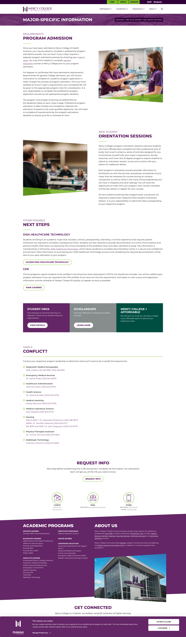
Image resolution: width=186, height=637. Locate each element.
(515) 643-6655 (52, 443)
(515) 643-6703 (49, 387)
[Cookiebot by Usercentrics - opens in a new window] (18, 632)
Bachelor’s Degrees (32, 539)
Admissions (105, 9)
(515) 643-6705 (49, 403)
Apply (123, 2)
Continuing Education (68, 543)
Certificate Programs (68, 531)
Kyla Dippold (32, 412)
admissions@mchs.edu (97, 507)
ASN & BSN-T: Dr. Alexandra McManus (44, 420)
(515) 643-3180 (131, 509)
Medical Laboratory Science (68, 533)
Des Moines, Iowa (136, 533)
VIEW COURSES (34, 287)
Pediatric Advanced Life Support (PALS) (73, 558)
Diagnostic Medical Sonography (35, 563)
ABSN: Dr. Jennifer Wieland (39, 423)
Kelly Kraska (32, 370)
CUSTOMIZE (162, 628)
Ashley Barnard (33, 403)
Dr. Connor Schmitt (35, 435)
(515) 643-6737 (71, 426)
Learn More (83, 325)
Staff (149, 2)
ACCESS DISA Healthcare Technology (47, 262)
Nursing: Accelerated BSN (32, 546)
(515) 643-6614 (53, 435)
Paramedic (27, 575)
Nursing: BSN (28, 548)
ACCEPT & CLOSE (164, 622)
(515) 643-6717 (61, 423)
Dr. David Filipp (33, 378)
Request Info (93, 479)
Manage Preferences (40, 633)
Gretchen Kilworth (35, 443)
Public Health (28, 553)
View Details (37, 325)
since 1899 (109, 533)
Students (158, 2)
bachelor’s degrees (108, 536)
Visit (112, 2)
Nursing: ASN (28, 572)
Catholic (123, 543)
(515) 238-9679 (71, 420)
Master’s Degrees (31, 531)
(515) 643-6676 (49, 378)
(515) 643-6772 (47, 412)
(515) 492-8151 (58, 370)
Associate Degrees (31, 558)
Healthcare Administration (33, 543)
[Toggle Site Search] (161, 9)
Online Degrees (65, 539)
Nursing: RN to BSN (30, 551)
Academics (121, 9)
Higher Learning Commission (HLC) (111, 545)
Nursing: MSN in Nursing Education (36, 533)
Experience (138, 9)
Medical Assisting (29, 570)
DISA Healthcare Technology (64, 249)
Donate (134, 2)
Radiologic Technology (31, 577)
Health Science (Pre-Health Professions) (38, 541)
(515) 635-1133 (133, 507)
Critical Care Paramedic (67, 553)
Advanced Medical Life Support (69, 551)
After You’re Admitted (133, 20)
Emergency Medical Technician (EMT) (72, 556)
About (152, 9)
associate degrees (123, 536)
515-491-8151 (45, 370)
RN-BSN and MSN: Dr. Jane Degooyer (44, 426)
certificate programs (138, 536)
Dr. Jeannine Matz (35, 395)
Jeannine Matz (33, 387)
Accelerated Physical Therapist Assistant (38, 560)
